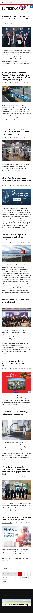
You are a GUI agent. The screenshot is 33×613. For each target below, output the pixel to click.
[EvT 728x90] (16, 602)
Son (4, 581)
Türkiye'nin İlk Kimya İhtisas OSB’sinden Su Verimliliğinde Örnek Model (16, 180)
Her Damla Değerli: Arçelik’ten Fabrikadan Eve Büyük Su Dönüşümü (14, 237)
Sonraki (24, 577)
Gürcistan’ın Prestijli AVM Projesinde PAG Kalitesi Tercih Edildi (14, 363)
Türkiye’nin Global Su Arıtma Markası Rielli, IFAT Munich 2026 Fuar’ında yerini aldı (15, 131)
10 (18, 577)
